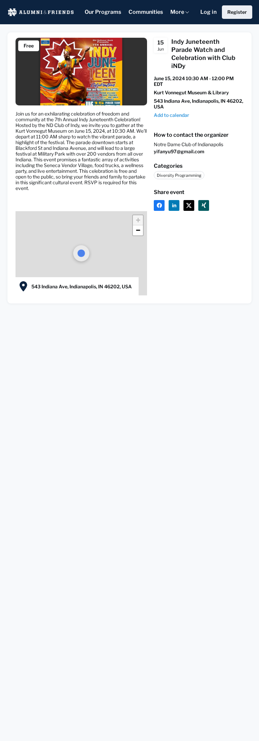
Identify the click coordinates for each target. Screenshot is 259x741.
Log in (208, 12)
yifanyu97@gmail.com (179, 151)
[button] (171, 115)
